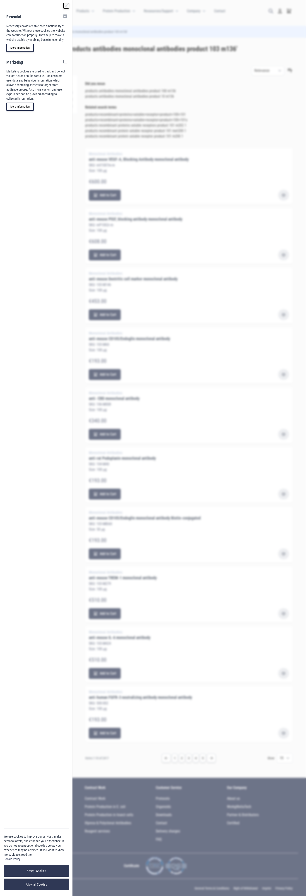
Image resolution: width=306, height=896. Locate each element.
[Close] (66, 5)
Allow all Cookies (36, 884)
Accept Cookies (36, 871)
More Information (20, 47)
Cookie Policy (12, 859)
